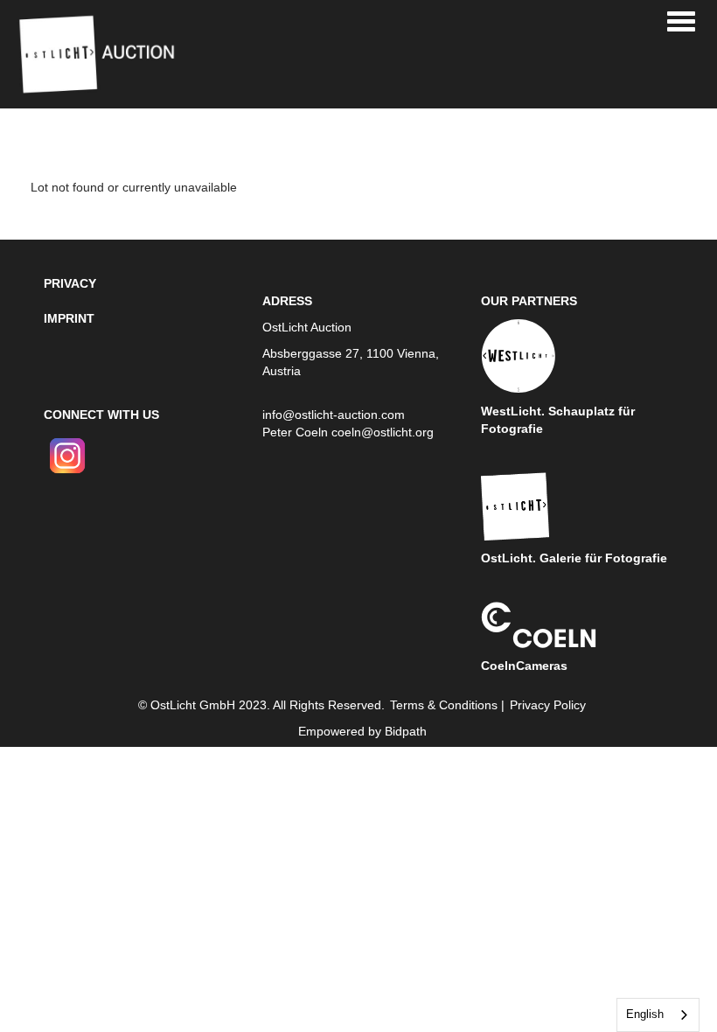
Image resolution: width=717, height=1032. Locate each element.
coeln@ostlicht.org (382, 432)
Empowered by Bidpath (362, 731)
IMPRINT (69, 318)
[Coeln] (538, 624)
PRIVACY (70, 283)
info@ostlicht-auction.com (333, 415)
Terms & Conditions (444, 705)
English (645, 1014)
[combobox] (658, 1015)
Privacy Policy (548, 705)
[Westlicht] (518, 355)
